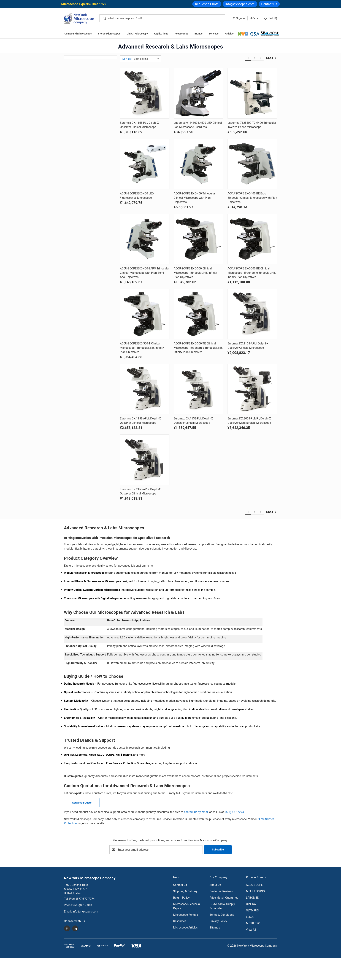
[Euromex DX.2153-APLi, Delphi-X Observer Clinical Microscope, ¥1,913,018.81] (145, 459)
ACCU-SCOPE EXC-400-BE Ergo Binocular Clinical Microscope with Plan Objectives (252, 198)
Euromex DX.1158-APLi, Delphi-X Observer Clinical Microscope (140, 420)
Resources (179, 921)
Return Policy (181, 897)
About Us (215, 885)
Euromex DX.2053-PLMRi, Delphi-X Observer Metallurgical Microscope (249, 420)
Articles (229, 33)
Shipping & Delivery (185, 891)
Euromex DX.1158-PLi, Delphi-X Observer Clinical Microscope (193, 420)
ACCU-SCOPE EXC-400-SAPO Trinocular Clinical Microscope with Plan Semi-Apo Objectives (144, 273)
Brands (198, 33)
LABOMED (252, 897)
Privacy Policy (218, 921)
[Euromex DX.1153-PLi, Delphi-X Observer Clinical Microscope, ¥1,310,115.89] (145, 93)
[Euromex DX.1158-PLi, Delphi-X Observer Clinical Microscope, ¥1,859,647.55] (198, 389)
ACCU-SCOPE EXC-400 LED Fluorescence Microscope (137, 195)
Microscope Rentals (185, 914)
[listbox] (147, 59)
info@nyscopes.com (240, 4)
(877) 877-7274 (234, 812)
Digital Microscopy (137, 33)
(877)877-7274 (85, 898)
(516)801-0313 (82, 905)
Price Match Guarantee (224, 897)
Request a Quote (207, 4)
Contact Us (269, 4)
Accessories (181, 33)
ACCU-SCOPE (254, 885)
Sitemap (215, 927)
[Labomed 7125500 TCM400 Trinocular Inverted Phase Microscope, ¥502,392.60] (252, 93)
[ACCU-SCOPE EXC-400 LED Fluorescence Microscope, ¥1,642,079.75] (145, 164)
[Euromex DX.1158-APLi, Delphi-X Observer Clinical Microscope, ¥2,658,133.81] (145, 389)
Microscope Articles (185, 927)
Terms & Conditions (222, 914)
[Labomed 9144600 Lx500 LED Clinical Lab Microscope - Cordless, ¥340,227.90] (198, 93)
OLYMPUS (252, 910)
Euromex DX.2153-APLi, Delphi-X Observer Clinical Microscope (140, 491)
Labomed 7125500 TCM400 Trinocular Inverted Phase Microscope (252, 125)
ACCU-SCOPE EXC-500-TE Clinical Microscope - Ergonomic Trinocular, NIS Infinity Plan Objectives (198, 348)
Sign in (240, 18)
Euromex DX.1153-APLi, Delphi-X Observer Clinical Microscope (248, 345)
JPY (253, 18)
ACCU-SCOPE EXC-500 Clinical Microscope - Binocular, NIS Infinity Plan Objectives (195, 273)
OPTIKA (251, 904)
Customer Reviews (221, 891)
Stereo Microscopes (109, 33)
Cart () (272, 18)
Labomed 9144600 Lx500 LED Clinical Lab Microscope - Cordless (198, 125)
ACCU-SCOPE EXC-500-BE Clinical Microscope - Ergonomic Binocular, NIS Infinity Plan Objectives (252, 273)
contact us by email (196, 812)
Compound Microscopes (78, 33)
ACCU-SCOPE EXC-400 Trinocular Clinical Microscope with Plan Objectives (194, 198)
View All (251, 929)
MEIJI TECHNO (255, 891)
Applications (161, 33)
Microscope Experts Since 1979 (83, 4)
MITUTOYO (253, 923)
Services (213, 33)
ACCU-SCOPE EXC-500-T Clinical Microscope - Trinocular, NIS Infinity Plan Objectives (142, 348)
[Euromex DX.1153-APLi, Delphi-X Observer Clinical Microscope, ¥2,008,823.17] (252, 314)
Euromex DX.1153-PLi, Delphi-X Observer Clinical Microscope (139, 125)
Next (270, 58)
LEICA (249, 917)
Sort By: (127, 58)
